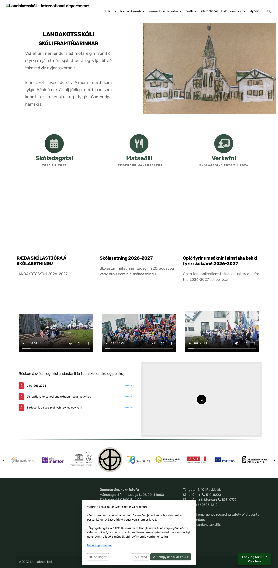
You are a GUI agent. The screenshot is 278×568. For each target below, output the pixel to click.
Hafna (142, 557)
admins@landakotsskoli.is (202, 524)
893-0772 (229, 499)
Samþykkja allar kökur (173, 557)
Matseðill (139, 158)
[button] (3, 459)
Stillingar (100, 557)
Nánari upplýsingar (99, 545)
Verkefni (224, 158)
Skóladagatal (54, 158)
